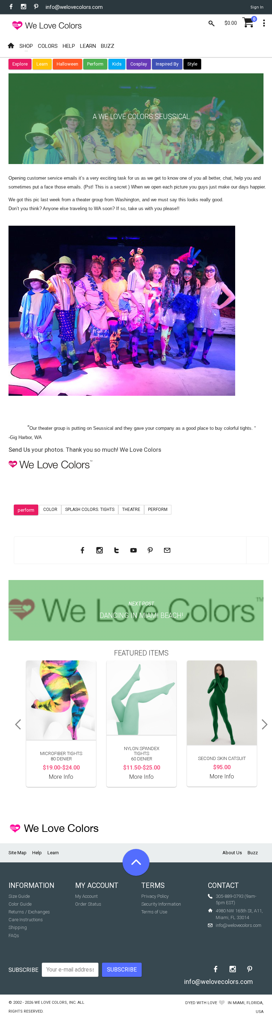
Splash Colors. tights (89, 509)
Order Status (88, 904)
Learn (42, 64)
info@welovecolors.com (74, 7)
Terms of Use (154, 911)
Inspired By (167, 64)
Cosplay (138, 64)
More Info (61, 776)
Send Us (19, 449)
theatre (131, 509)
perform (26, 510)
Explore (20, 64)
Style (192, 64)
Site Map (17, 852)
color (50, 509)
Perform (95, 64)
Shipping (17, 927)
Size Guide (19, 896)
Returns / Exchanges (29, 911)
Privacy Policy (155, 896)
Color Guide (20, 904)
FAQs (13, 935)
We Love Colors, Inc (54, 1002)
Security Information (161, 904)
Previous (15, 724)
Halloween (67, 64)
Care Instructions (25, 919)
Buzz (253, 852)
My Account (86, 896)
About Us (232, 852)
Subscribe (23, 970)
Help (37, 852)
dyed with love (201, 1003)
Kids (116, 64)
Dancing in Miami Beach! (141, 616)
